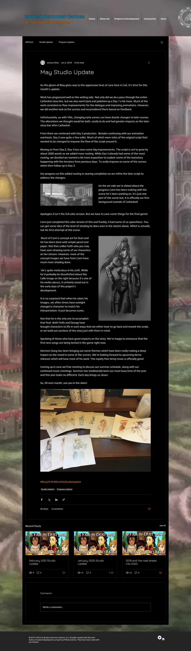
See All (163, 525)
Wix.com (91, 637)
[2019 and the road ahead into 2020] (143, 543)
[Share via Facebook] (41, 499)
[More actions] (149, 62)
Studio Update (46, 42)
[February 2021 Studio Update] (47, 543)
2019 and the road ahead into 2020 (141, 562)
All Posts (29, 42)
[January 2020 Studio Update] (95, 543)
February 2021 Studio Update (42, 562)
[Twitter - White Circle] (159, 637)
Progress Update (66, 42)
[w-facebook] (164, 640)
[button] (161, 42)
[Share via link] (63, 499)
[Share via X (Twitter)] (49, 499)
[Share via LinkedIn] (56, 499)
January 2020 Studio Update (91, 562)
